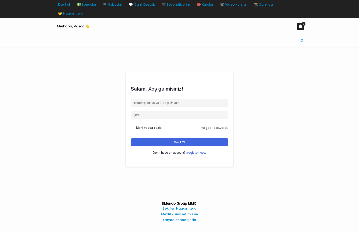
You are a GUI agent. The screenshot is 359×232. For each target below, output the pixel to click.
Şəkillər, (169, 208)
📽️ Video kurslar (233, 4)
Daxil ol (64, 4)
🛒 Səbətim (112, 4)
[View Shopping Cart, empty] (300, 26)
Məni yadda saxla (149, 127)
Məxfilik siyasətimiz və (179, 214)
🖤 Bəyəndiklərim (176, 4)
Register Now (196, 153)
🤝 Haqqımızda (71, 13)
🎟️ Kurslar (205, 4)
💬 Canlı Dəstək (142, 4)
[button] (302, 41)
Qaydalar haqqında (179, 219)
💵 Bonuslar (86, 4)
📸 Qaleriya (263, 4)
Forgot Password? (214, 128)
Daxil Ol (179, 142)
